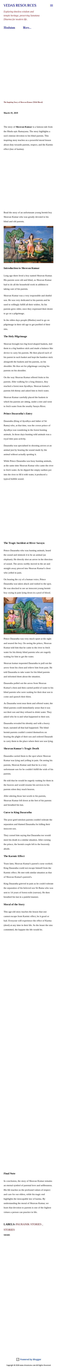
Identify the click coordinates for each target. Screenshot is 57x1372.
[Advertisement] (28, 60)
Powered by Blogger (30, 1359)
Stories (9, 1229)
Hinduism (9, 27)
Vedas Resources (20, 5)
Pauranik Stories (29, 1224)
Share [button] (7, 1235)
